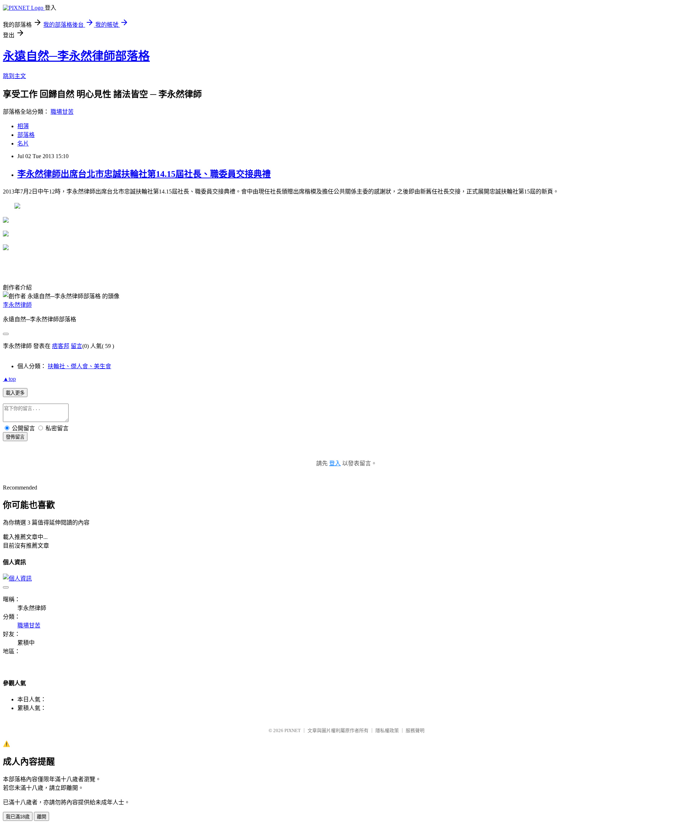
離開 (41, 816)
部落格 (26, 135)
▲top (9, 379)
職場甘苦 (62, 112)
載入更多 (15, 393)
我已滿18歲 (18, 816)
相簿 (23, 126)
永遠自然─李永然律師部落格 (76, 55)
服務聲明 (415, 730)
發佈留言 (15, 437)
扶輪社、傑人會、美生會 (79, 366)
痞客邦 (60, 346)
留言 (76, 346)
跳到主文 (14, 76)
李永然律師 (17, 305)
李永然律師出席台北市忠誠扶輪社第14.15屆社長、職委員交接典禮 (144, 174)
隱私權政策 (387, 730)
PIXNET (292, 730)
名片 (23, 143)
